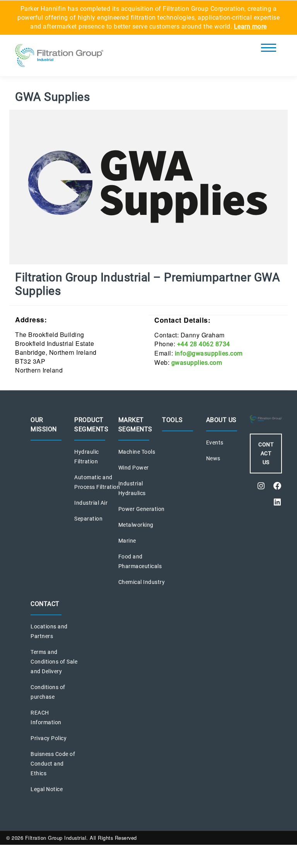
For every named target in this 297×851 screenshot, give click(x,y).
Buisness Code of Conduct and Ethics (53, 763)
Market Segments (135, 424)
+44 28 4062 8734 (203, 344)
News (213, 458)
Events (215, 442)
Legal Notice (47, 789)
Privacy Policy (49, 738)
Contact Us (265, 453)
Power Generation (141, 509)
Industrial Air (91, 503)
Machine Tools (136, 452)
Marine (127, 541)
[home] (59, 57)
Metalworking (136, 525)
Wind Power (133, 468)
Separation (88, 519)
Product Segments (91, 424)
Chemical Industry (141, 582)
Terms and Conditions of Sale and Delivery (54, 661)
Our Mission (44, 424)
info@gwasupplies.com (209, 353)
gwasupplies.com (196, 362)
